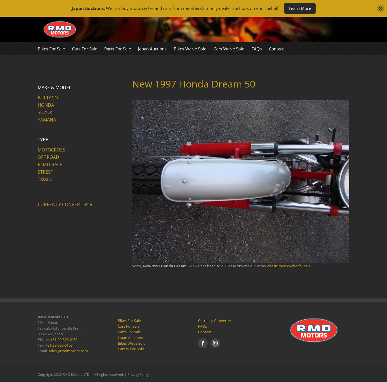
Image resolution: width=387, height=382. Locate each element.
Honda (46, 105)
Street (45, 172)
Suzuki (46, 112)
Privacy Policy (138, 374)
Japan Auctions (130, 337)
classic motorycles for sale (289, 265)
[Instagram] (215, 343)
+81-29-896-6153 (59, 345)
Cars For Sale (128, 326)
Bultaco (48, 98)
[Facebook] (203, 343)
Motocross (51, 150)
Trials (45, 179)
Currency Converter (214, 320)
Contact (204, 331)
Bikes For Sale (129, 320)
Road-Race (50, 164)
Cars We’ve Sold (131, 348)
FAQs (202, 326)
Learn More (300, 8)
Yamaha (47, 120)
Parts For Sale (129, 331)
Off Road (48, 157)
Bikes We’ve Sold (132, 343)
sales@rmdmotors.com (68, 350)
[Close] (380, 8)
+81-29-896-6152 (64, 339)
